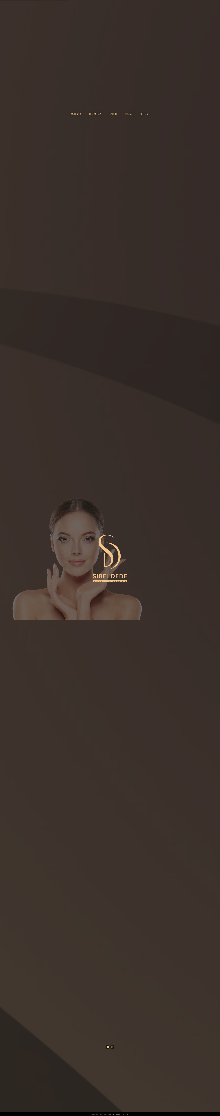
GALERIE (113, 114)
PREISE (128, 114)
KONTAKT (144, 114)
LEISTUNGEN (95, 114)
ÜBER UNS (76, 114)
